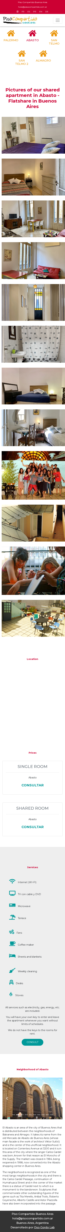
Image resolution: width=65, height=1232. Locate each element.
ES (29, 11)
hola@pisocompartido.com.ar (32, 7)
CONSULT (32, 1042)
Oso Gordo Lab (44, 1227)
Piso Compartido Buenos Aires (32, 2)
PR (34, 11)
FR (23, 11)
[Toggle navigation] (57, 20)
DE (46, 11)
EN (40, 11)
